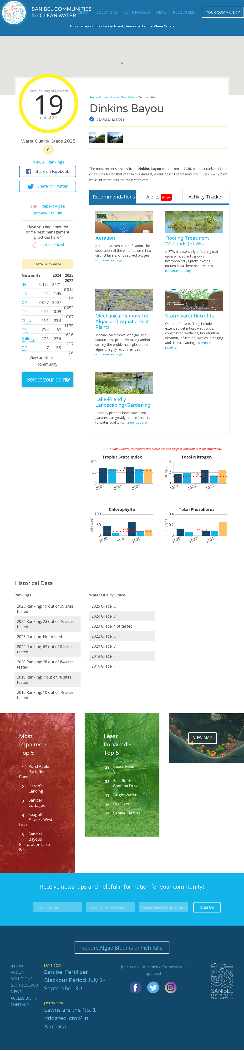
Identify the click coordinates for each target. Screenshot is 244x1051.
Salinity (28, 338)
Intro (17, 966)
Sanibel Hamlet (126, 813)
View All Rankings (48, 162)
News (161, 12)
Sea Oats (121, 804)
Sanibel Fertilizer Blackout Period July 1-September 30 (74, 980)
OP (24, 302)
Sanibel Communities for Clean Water (112, 97)
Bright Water (125, 795)
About (17, 972)
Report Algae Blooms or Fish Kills (122, 947)
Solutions (107, 12)
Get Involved (137, 12)
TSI (25, 329)
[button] (122, 63)
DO (24, 347)
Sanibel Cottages (37, 803)
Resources (183, 12)
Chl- (26, 320)
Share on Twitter (52, 186)
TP (24, 311)
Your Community (223, 12)
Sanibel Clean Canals (158, 26)
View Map (202, 737)
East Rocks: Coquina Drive (125, 783)
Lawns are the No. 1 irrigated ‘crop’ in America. (70, 1018)
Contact (20, 1004)
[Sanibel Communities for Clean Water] (46, 25)
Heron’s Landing (36, 788)
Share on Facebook (52, 171)
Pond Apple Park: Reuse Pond (34, 771)
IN (24, 284)
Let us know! (52, 244)
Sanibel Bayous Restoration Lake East (34, 841)
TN (24, 293)
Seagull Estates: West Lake (35, 820)
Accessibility (24, 998)
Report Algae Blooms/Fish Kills (48, 209)
